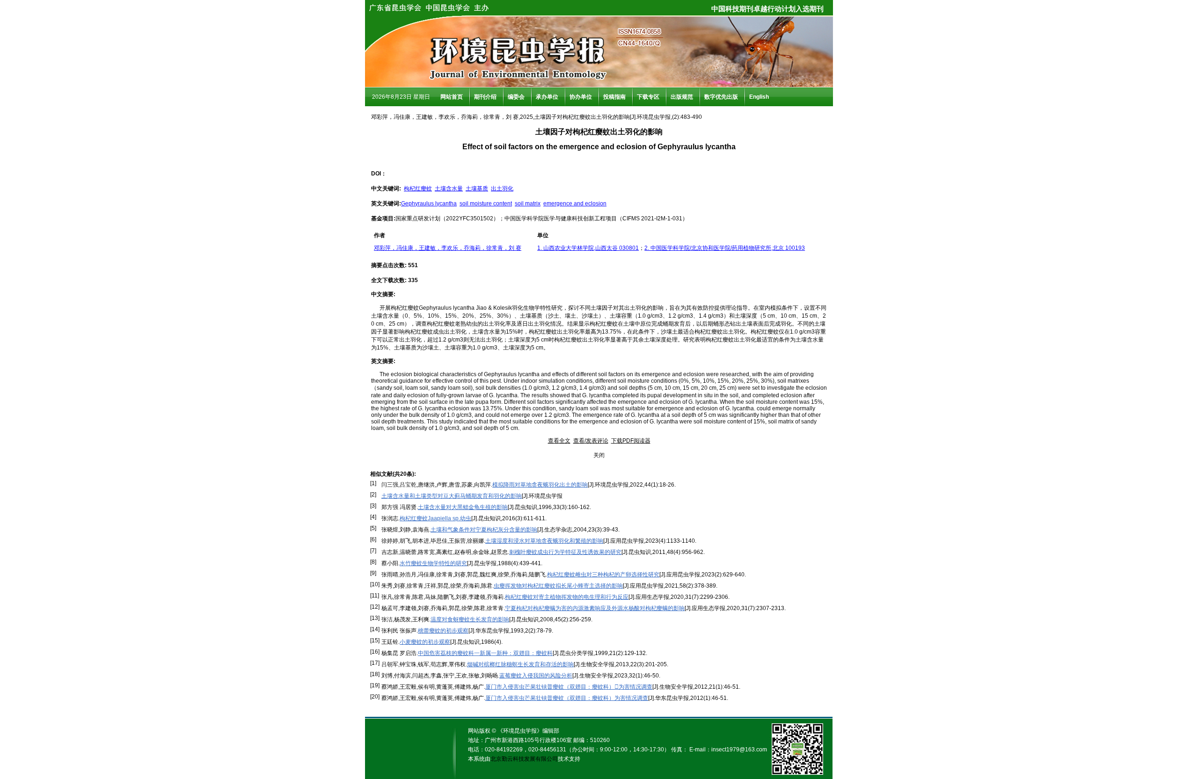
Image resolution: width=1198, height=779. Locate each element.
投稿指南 (614, 97)
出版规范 (682, 97)
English (759, 97)
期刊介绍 (485, 97)
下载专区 (648, 97)
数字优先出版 (721, 97)
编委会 (516, 97)
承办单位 (547, 97)
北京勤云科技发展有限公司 (524, 759)
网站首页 (451, 97)
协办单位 (581, 97)
